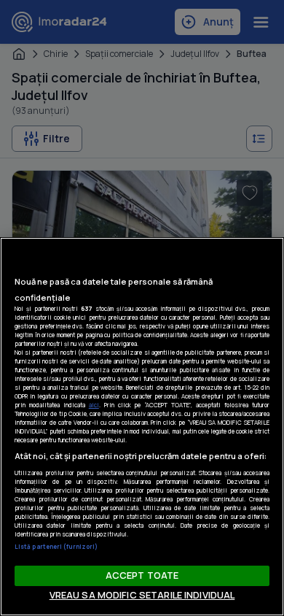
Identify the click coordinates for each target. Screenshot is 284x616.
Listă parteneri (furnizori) (56, 546)
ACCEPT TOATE (142, 575)
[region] (142, 426)
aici (94, 405)
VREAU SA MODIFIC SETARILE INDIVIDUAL (142, 594)
